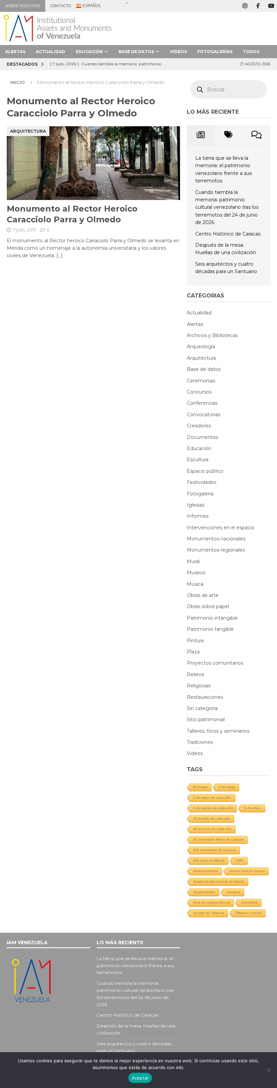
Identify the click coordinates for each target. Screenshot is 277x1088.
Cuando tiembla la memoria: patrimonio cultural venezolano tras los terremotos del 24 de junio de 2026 (226, 207)
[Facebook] (258, 6)
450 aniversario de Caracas (214, 850)
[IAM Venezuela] (57, 41)
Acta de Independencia (211, 902)
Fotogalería (200, 494)
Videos (178, 51)
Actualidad (50, 51)
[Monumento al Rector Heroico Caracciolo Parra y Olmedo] (93, 163)
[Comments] (256, 135)
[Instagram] (245, 6)
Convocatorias (203, 415)
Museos (196, 573)
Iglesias (195, 505)
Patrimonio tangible (210, 629)
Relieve (195, 674)
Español (91, 5)
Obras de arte (203, 595)
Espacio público (205, 471)
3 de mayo (227, 787)
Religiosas (198, 686)
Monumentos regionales (216, 550)
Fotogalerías (214, 51)
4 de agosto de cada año (213, 808)
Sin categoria (202, 708)
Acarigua (234, 892)
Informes (197, 516)
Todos (251, 51)
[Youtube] (271, 6)
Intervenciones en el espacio (220, 528)
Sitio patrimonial (206, 719)
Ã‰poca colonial (248, 913)
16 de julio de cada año (211, 818)
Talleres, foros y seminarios (218, 731)
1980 (240, 860)
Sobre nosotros (22, 5)
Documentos (202, 437)
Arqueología (201, 346)
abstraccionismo (205, 871)
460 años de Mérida (209, 860)
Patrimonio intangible (212, 618)
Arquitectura (201, 358)
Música (195, 584)
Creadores (199, 426)
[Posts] (201, 135)
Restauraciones (205, 697)
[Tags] (228, 135)
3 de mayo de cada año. (212, 797)
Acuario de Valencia (208, 913)
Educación (89, 51)
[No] (268, 1070)
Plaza (193, 652)
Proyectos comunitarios (215, 663)
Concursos (199, 392)
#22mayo (200, 787)
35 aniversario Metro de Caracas (218, 839)
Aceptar (140, 1078)
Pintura (195, 641)
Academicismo (204, 892)
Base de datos (136, 51)
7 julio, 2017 (24, 229)
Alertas (15, 51)
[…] (59, 255)
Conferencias (202, 403)
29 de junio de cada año (212, 829)
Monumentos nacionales (216, 539)
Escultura (197, 460)
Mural (193, 561)
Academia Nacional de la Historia (219, 881)
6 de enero (252, 808)
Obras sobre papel (208, 606)
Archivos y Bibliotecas (212, 335)
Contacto (60, 5)
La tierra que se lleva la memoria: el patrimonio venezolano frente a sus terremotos (135, 965)
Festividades (201, 482)
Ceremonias (201, 381)
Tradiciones (200, 742)
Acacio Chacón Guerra (247, 871)
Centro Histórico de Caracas (227, 234)
